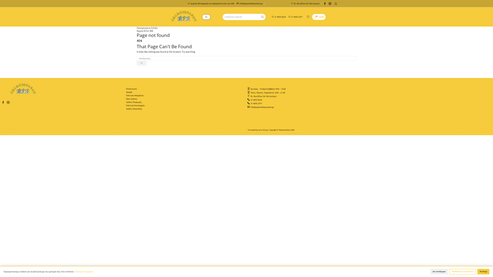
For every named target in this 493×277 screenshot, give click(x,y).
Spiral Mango (263, 130)
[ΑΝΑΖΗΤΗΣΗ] (141, 63)
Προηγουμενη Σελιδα (147, 28)
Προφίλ (129, 92)
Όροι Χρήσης (131, 99)
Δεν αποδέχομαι (439, 272)
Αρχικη (140, 30)
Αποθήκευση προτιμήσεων (462, 272)
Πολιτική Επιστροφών (135, 105)
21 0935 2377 (296, 17)
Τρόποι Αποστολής (134, 109)
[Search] (262, 17)
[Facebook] (325, 3)
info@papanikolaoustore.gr (251, 3)
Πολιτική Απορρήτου (135, 95)
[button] (335, 3)
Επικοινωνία (131, 89)
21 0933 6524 (280, 17)
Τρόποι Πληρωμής (134, 102)
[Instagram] (330, 3)
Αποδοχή (483, 272)
